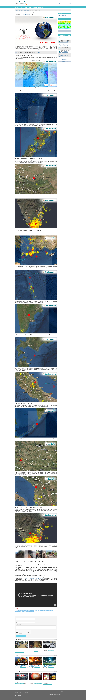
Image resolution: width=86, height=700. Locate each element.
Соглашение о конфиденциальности (55, 694)
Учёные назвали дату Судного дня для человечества (64, 48)
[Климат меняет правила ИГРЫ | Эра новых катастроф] (49, 660)
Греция (36, 610)
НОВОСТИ (18, 639)
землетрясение (21, 610)
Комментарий (18, 624)
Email (17, 620)
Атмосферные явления (51, 650)
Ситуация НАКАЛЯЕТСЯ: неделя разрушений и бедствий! (34, 666)
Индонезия (32, 610)
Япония (17, 610)
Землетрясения (25, 14)
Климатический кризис (62, 15)
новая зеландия (45, 610)
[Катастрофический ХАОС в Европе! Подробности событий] (21, 660)
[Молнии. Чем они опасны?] (21, 676)
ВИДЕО (17, 656)
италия (26, 610)
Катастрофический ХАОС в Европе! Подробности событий (20, 666)
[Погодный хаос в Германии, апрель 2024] (49, 644)
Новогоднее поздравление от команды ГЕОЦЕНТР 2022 (65, 59)
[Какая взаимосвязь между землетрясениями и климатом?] (35, 676)
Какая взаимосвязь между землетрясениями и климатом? (34, 681)
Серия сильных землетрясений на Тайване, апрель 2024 (34, 649)
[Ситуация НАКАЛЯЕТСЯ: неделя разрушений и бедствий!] (35, 660)
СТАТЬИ (18, 671)
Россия (29, 610)
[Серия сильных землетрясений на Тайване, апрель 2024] (35, 644)
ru (59, 3)
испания (16, 611)
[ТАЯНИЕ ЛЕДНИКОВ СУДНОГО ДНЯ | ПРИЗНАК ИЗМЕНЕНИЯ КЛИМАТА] (49, 676)
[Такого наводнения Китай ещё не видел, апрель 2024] (21, 644)
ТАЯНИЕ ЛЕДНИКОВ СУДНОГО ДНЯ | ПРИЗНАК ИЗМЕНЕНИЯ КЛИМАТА (48, 681)
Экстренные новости (23, 667)
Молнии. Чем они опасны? (19, 681)
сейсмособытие (50, 610)
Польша (23, 611)
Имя (17, 617)
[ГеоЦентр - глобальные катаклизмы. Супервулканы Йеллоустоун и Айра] (21, 1)
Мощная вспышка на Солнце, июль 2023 (64, 38)
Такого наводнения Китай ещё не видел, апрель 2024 (21, 649)
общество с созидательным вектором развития (33, 578)
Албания (19, 611)
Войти (70, 3)
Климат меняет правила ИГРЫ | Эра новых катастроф (49, 666)
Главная (16, 7)
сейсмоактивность (28, 611)
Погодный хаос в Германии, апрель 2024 (49, 649)
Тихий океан (40, 610)
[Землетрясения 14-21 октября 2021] (20, 554)
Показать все (64, 61)
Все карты (64, 30)
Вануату (33, 611)
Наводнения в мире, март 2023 (63, 45)
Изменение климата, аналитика (19, 683)
